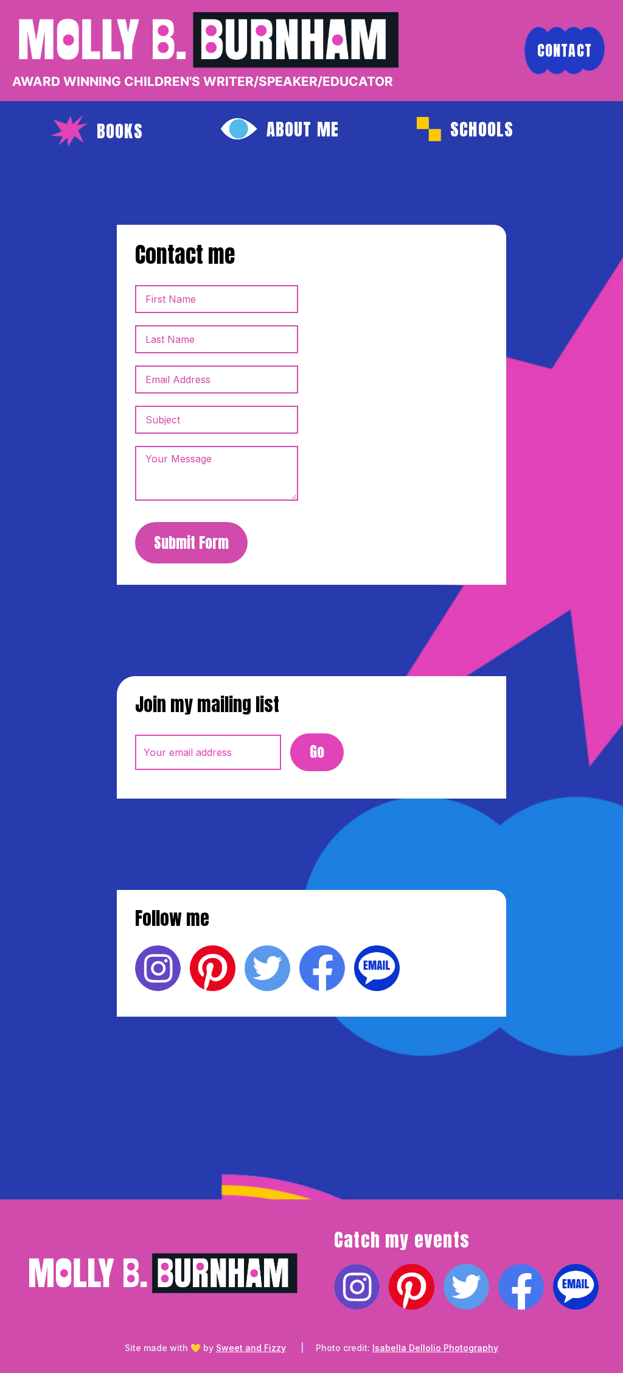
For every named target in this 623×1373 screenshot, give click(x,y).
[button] (97, 131)
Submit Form (191, 543)
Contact (564, 51)
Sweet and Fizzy (251, 1348)
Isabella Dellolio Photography (435, 1348)
